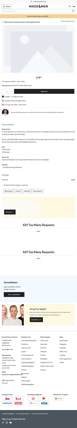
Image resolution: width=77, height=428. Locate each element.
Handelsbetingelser (27, 366)
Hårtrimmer (44, 340)
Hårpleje (62, 355)
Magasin (24, 377)
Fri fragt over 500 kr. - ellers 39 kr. (13, 81)
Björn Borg (8, 191)
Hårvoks (43, 370)
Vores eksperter (26, 359)
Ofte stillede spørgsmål (28, 340)
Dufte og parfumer (66, 359)
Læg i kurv (44, 91)
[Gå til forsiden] (38, 6)
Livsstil (17, 191)
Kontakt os (35, 319)
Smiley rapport (26, 381)
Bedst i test (63, 351)
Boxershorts (37, 191)
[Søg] (73, 11)
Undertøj (27, 191)
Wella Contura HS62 (47, 366)
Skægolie (43, 351)
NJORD (43, 355)
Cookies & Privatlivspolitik (39, 413)
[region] (38, 49)
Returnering (25, 373)
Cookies (23, 370)
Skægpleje (63, 344)
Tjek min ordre (26, 348)
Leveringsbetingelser (28, 362)
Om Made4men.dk (27, 355)
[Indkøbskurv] (74, 6)
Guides (62, 362)
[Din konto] (69, 6)
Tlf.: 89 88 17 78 (7, 349)
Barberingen (64, 340)
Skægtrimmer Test (46, 362)
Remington (43, 359)
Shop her (9, 212)
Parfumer (43, 348)
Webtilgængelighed (27, 384)
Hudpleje (63, 348)
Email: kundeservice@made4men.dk (9, 373)
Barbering (43, 344)
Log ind (23, 351)
